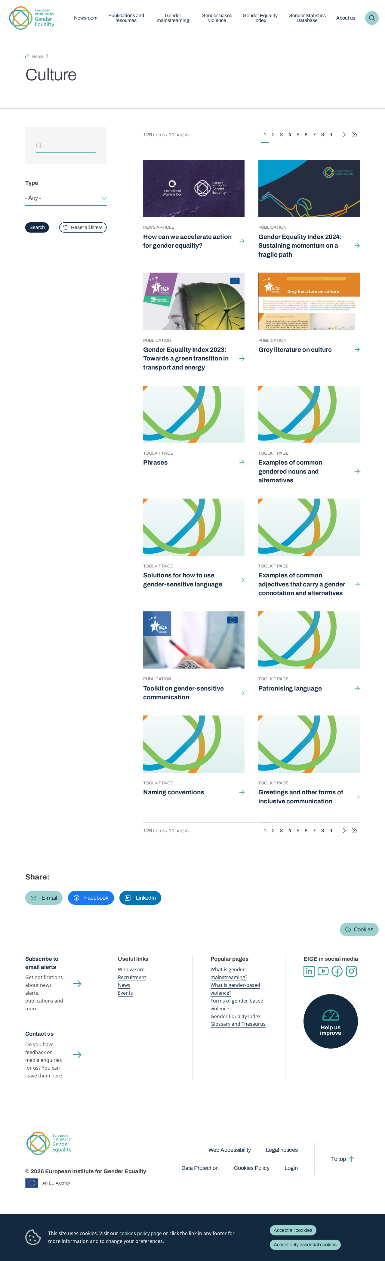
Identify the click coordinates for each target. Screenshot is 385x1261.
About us (345, 17)
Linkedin (309, 971)
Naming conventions (173, 792)
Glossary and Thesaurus (238, 1024)
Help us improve (330, 1030)
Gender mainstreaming (173, 18)
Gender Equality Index (260, 18)
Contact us (39, 1034)
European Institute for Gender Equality (31, 18)
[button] (44, 898)
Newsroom (85, 17)
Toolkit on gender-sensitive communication (183, 692)
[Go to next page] (344, 135)
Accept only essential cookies (305, 1244)
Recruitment (132, 977)
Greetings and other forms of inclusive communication (300, 796)
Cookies (363, 930)
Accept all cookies (293, 1230)
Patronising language (290, 688)
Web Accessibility (229, 1150)
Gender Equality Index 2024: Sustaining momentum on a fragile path (300, 245)
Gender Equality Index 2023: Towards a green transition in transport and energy (186, 358)
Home (38, 56)
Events (125, 993)
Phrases (155, 462)
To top (338, 1159)
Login (291, 1168)
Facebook (337, 971)
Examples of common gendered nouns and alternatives (290, 471)
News (124, 985)
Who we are (131, 969)
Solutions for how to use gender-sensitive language (182, 579)
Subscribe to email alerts (41, 963)
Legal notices (282, 1150)
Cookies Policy (252, 1168)
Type (31, 183)
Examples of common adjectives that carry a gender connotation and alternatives (301, 584)
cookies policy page (140, 1233)
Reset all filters (87, 227)
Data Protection (200, 1168)
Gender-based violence (217, 18)
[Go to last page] (355, 135)
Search (372, 18)
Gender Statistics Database (307, 18)
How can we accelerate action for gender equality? (187, 241)
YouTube (323, 971)
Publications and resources (126, 18)
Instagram (351, 971)
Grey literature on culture (295, 349)
